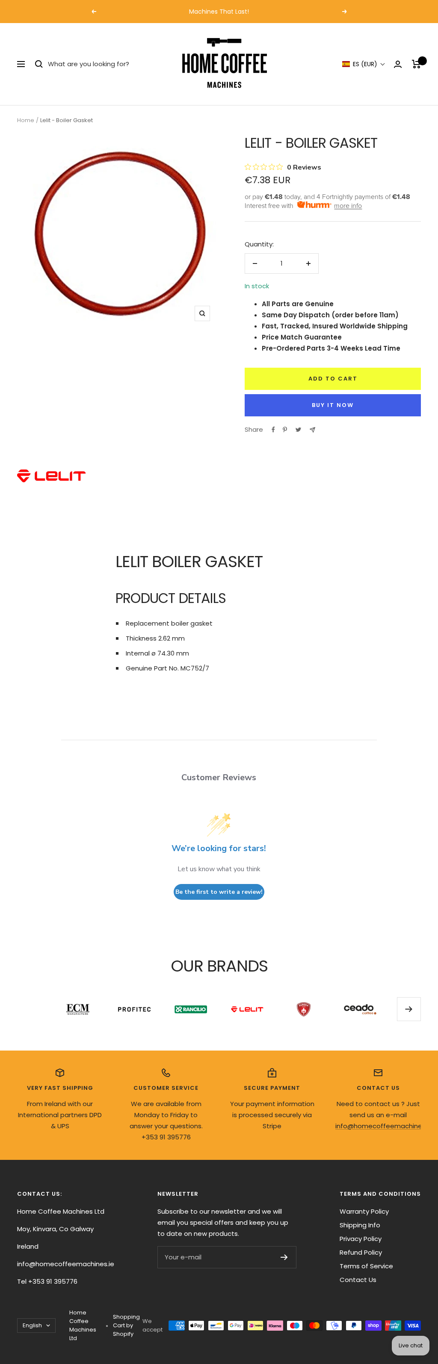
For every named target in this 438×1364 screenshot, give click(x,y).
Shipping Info (360, 1225)
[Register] (284, 1257)
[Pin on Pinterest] (285, 430)
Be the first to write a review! (219, 892)
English (32, 1325)
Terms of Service (366, 1266)
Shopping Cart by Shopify (126, 1325)
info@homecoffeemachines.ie (383, 1125)
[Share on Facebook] (273, 430)
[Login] (398, 64)
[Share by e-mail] (312, 430)
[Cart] (416, 64)
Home (25, 120)
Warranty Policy (364, 1211)
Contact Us (358, 1279)
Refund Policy (361, 1252)
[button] (364, 64)
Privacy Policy (361, 1238)
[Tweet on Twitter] (298, 430)
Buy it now (333, 405)
